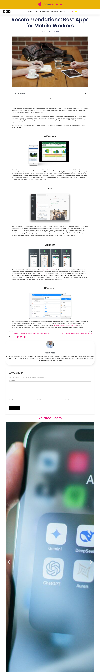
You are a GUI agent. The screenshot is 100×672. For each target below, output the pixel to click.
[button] (95, 11)
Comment (12, 380)
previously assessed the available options (65, 325)
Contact (62, 11)
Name (11, 400)
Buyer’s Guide (44, 11)
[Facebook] (4, 11)
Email (39, 400)
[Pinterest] (9, 11)
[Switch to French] (68, 11)
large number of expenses (49, 270)
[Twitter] (7, 11)
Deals (36, 11)
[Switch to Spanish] (76, 11)
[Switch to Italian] (72, 11)
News (30, 11)
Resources (54, 11)
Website (67, 400)
